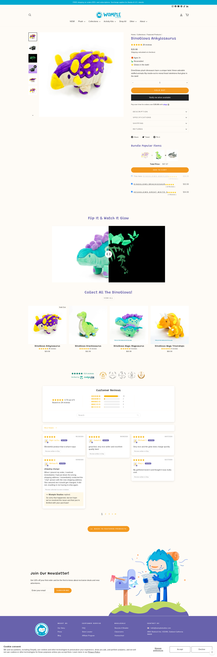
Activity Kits (109, 21)
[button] (137, 45)
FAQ (83, 628)
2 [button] (105, 514)
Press (60, 632)
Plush (81, 21)
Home (133, 34)
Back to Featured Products (110, 529)
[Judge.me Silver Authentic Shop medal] (112, 375)
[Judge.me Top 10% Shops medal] (141, 375)
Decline (202, 649)
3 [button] (109, 514)
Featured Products (154, 34)
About (142, 21)
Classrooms (119, 632)
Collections (94, 21)
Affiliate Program (88, 635)
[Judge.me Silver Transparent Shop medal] (122, 375)
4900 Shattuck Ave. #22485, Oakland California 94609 (165, 633)
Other (132, 21)
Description (140, 112)
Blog (59, 635)
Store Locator (87, 632)
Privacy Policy (94, 652)
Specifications (142, 117)
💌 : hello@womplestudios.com (159, 628)
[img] (49, 437)
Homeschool (119, 635)
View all (108, 298)
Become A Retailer (122, 628)
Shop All (122, 21)
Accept (180, 649)
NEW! (72, 21)
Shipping (134, 52)
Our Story (61, 628)
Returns (138, 129)
